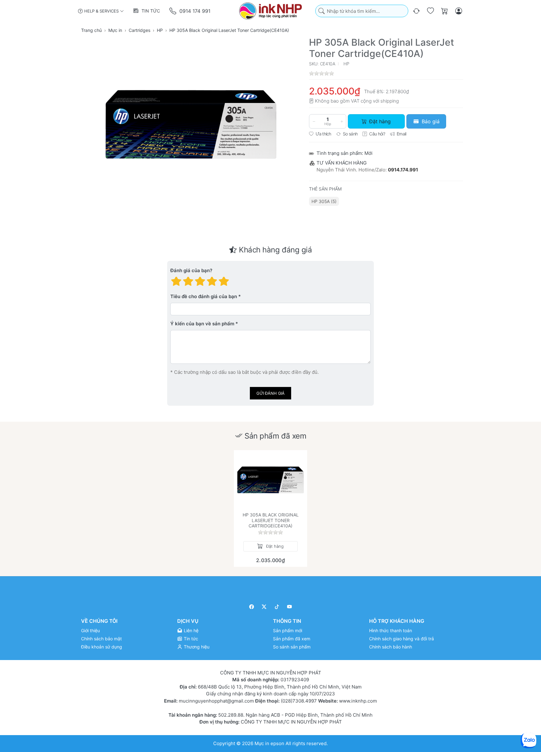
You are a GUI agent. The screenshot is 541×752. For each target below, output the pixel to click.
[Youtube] (289, 606)
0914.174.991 (403, 170)
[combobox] (361, 11)
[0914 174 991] (173, 11)
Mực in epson (269, 743)
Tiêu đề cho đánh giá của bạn (203, 297)
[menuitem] (324, 201)
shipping (389, 101)
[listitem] (191, 124)
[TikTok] (276, 606)
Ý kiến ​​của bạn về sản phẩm (202, 324)
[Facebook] (251, 606)
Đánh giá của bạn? (191, 271)
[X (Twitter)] (264, 606)
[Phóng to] (191, 124)
